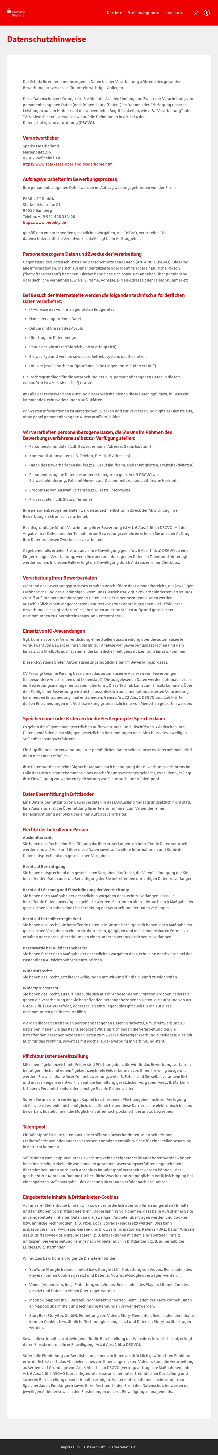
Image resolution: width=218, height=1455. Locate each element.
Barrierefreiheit (122, 1447)
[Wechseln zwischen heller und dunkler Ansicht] (196, 12)
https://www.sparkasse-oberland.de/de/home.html (68, 164)
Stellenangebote (143, 12)
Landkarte (174, 12)
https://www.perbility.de (44, 222)
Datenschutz (94, 1447)
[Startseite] (16, 12)
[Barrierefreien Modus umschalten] (207, 12)
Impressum (70, 1447)
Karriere (114, 12)
